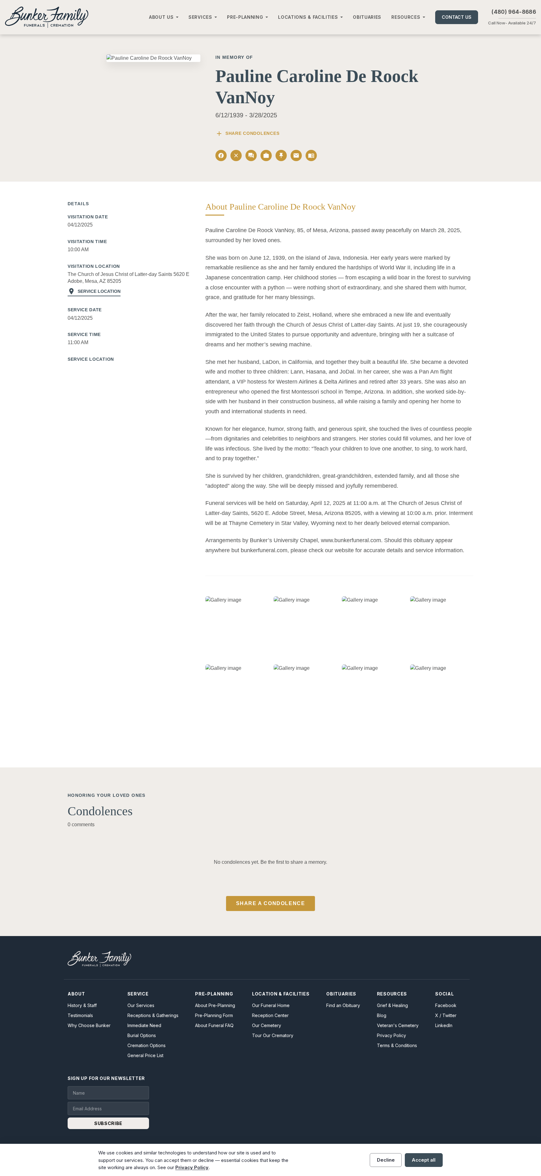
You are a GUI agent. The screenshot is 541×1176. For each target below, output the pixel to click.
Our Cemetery (266, 1025)
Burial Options (141, 1035)
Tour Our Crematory (272, 1035)
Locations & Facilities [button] (308, 17)
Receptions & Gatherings (152, 1015)
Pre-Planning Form (214, 1015)
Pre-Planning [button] (245, 17)
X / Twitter (445, 1015)
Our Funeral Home (271, 1005)
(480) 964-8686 (514, 12)
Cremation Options (146, 1045)
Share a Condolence (270, 903)
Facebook (445, 1005)
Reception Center (270, 1015)
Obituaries (367, 17)
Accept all (423, 1160)
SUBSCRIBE (108, 1123)
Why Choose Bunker (89, 1025)
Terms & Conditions (397, 1045)
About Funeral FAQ (214, 1025)
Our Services (140, 1005)
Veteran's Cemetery (398, 1025)
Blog (381, 1015)
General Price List (145, 1055)
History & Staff (82, 1005)
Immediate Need (144, 1025)
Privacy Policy (391, 1035)
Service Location (94, 291)
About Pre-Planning (215, 1005)
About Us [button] (161, 17)
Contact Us (456, 17)
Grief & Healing (392, 1005)
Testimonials (80, 1015)
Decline (386, 1160)
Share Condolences (247, 133)
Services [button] (200, 17)
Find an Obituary (343, 1005)
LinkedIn (443, 1025)
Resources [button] (405, 17)
